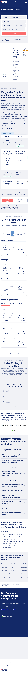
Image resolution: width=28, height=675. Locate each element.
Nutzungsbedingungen (16, 663)
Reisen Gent (15, 584)
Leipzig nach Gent (6, 577)
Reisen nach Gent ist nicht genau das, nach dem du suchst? (14, 546)
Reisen (8, 584)
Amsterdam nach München (9, 564)
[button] (8, 25)
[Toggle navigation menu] (26, 2)
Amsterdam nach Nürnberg (9, 570)
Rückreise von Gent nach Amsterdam (12, 534)
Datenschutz (4, 666)
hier (20, 353)
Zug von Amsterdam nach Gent (10, 539)
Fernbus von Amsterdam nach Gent (12, 537)
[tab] (5, 303)
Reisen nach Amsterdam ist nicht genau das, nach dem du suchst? (13, 542)
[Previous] (3, 385)
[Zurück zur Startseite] (4, 2)
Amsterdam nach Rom (7, 567)
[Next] (24, 234)
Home (3, 584)
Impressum (4, 663)
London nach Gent (6, 574)
